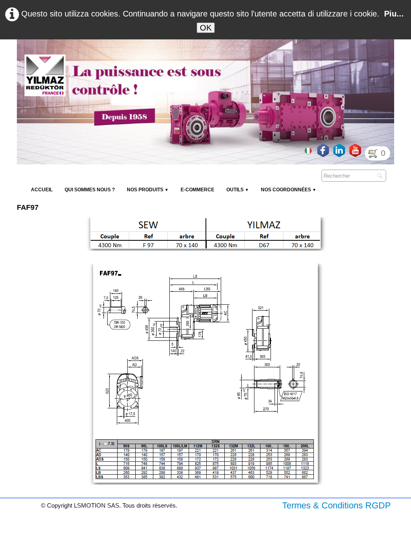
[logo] (163, 59)
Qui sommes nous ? (90, 190)
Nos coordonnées (288, 190)
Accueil (42, 190)
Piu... (394, 13)
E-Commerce (197, 190)
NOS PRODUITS (148, 190)
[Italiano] (309, 149)
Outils (237, 190)
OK (206, 27)
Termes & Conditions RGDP (336, 505)
